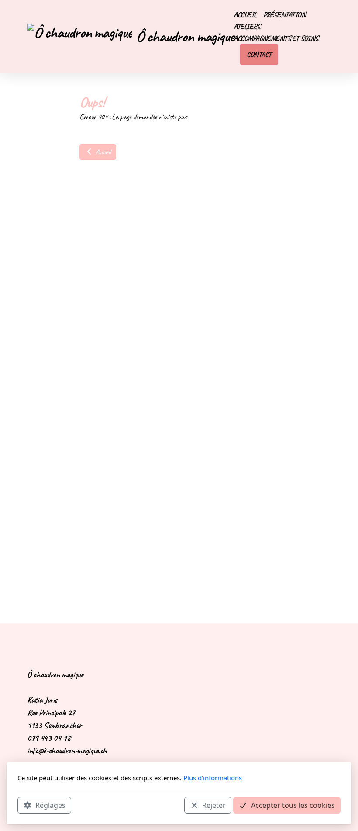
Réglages (50, 805)
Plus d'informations (212, 777)
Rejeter (214, 805)
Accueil (102, 152)
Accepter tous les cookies (293, 805)
